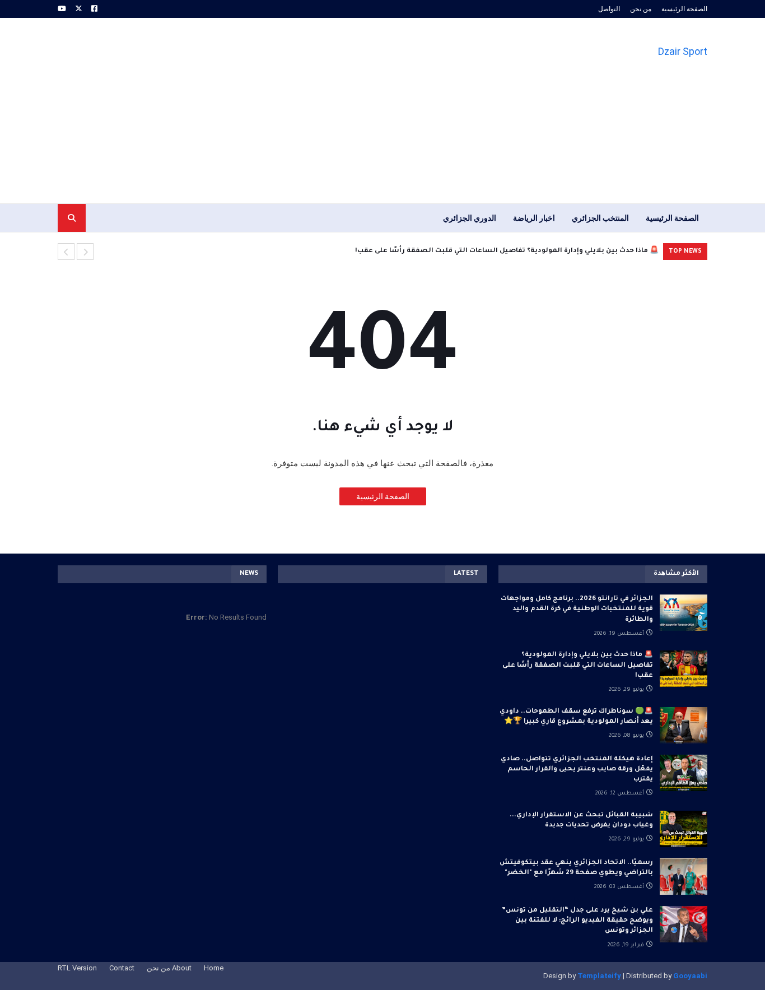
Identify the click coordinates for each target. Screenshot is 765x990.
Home (213, 968)
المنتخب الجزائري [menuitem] (600, 217)
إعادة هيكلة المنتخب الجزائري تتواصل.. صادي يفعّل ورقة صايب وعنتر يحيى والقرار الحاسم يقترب (577, 769)
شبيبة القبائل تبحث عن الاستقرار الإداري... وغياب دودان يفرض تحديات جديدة (581, 820)
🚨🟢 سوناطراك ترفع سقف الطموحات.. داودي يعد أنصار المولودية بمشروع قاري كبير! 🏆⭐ (576, 717)
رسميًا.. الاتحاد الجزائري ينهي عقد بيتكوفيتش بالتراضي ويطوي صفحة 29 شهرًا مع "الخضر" (576, 868)
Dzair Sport (682, 51)
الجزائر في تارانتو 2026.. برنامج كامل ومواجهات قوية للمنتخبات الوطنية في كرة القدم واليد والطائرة (577, 609)
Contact (121, 968)
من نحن (640, 9)
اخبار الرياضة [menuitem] (534, 217)
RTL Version (77, 968)
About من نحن (169, 968)
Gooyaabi (690, 976)
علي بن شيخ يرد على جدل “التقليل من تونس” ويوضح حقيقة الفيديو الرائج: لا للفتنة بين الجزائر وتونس (577, 921)
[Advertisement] (261, 110)
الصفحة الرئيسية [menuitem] (672, 217)
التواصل (609, 9)
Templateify (599, 976)
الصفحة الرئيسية (684, 9)
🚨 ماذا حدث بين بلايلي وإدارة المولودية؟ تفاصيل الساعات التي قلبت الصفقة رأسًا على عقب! (507, 251)
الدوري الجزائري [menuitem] (469, 217)
